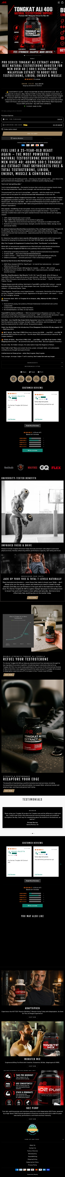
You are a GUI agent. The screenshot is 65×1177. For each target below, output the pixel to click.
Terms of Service (32, 1151)
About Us (32, 1145)
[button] (29, 79)
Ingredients (32, 362)
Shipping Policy (32, 1159)
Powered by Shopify (32, 1174)
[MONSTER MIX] (32, 1038)
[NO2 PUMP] (32, 1087)
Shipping (25, 85)
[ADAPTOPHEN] (32, 987)
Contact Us (32, 1148)
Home (32, 58)
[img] (12, 393)
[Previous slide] (4, 409)
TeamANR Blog (32, 1156)
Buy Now (32, 597)
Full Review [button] (11, 419)
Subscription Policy (32, 1162)
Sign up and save (32, 1139)
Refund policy (32, 1153)
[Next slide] (60, 409)
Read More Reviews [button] (32, 425)
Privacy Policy (32, 1165)
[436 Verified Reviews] (32, 1135)
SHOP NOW (32, 1017)
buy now (8, 674)
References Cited (32, 366)
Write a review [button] (32, 450)
